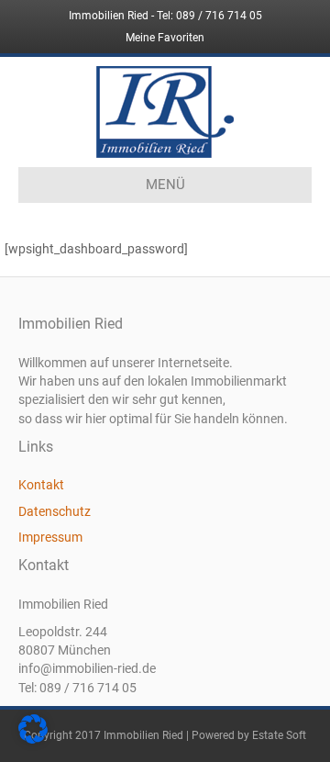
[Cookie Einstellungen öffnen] (33, 739)
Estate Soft (279, 735)
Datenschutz (54, 511)
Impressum (50, 537)
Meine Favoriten (165, 37)
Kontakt (41, 484)
